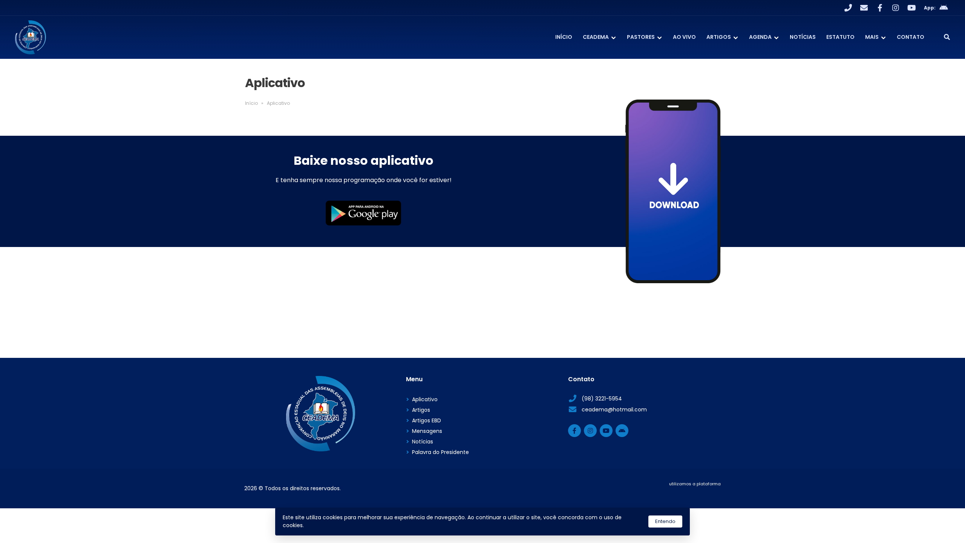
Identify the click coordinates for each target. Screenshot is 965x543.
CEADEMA (596, 37)
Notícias (803, 37)
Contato (910, 37)
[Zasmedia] (702, 493)
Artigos (718, 37)
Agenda (760, 37)
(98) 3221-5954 (602, 398)
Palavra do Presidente (440, 452)
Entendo (665, 521)
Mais (872, 37)
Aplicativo (425, 399)
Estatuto (840, 37)
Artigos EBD (426, 420)
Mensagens (427, 431)
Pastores (641, 37)
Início (563, 37)
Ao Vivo (684, 37)
